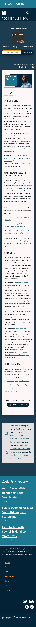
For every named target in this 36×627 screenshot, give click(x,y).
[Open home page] (4, 13)
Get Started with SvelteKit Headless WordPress (14, 531)
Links (7, 585)
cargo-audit (19, 282)
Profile (7, 567)
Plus (6, 571)
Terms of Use (24, 46)
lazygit (22, 271)
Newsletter (9, 576)
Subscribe (27, 52)
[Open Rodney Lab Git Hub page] (28, 602)
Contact (8, 581)
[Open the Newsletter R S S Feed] (32, 607)
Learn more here (24, 619)
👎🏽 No (23, 405)
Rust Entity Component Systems (18, 381)
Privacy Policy (10, 595)
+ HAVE (14, 4)
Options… (18, 623)
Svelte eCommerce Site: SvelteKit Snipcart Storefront (17, 512)
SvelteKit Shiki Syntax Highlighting (18, 385)
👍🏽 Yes (12, 405)
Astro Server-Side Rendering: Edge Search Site (13, 492)
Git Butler (14, 257)
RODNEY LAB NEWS (15, 18)
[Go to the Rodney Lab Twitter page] (27, 607)
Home (7, 562)
